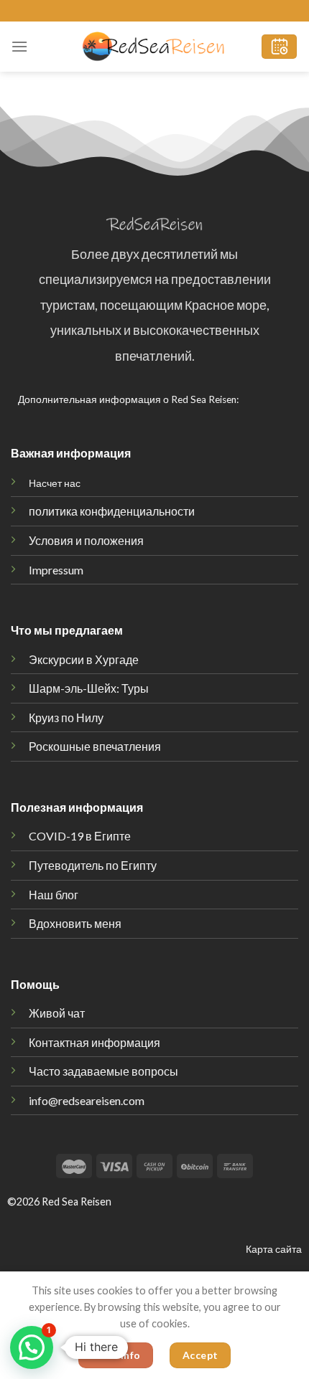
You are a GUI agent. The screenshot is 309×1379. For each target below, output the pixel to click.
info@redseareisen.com (86, 1100)
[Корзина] (279, 47)
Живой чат (57, 1013)
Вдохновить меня (75, 923)
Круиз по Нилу (66, 717)
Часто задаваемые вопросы (103, 1071)
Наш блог (53, 894)
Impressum (56, 570)
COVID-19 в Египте (80, 836)
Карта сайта (274, 1249)
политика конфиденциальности (112, 511)
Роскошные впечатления (95, 746)
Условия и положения (86, 540)
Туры (89, 688)
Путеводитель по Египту (93, 865)
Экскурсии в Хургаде (84, 659)
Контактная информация (94, 1042)
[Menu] (19, 46)
